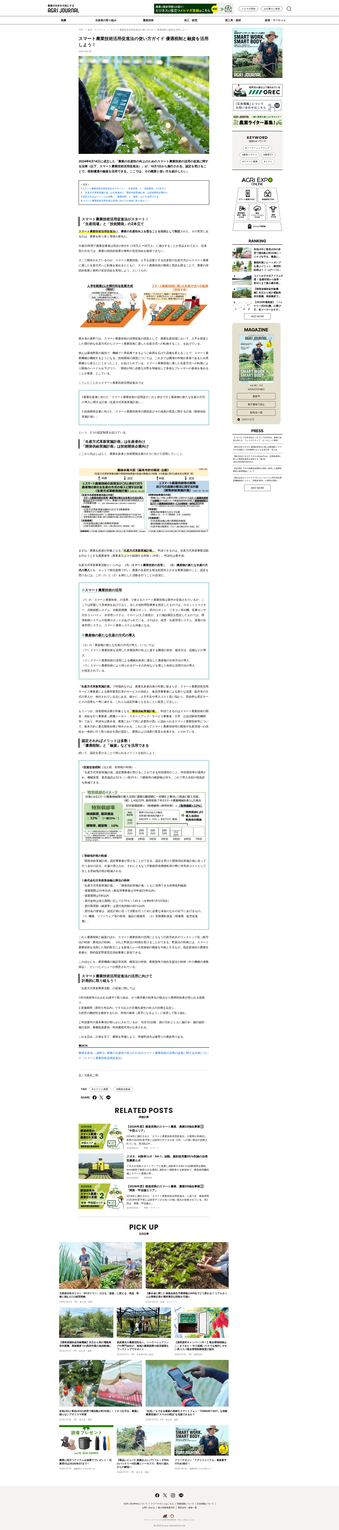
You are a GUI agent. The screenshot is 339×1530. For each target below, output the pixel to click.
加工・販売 (190, 20)
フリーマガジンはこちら (162, 1503)
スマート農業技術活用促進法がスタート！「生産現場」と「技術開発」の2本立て (124, 188)
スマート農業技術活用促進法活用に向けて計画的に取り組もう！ (116, 200)
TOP (81, 29)
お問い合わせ (148, 1507)
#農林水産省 (123, 1089)
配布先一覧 (256, 412)
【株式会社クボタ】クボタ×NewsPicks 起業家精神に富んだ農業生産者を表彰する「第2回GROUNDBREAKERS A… (257, 459)
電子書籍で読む (256, 404)
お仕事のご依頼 (272, 8)
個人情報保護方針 (166, 1507)
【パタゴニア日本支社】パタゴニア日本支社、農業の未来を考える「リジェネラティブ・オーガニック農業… (257, 439)
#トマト (268, 161)
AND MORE (257, 316)
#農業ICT (268, 154)
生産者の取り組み (106, 20)
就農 (63, 20)
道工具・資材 (233, 20)
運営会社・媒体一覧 (187, 1507)
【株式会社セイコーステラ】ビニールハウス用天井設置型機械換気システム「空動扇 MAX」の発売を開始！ (257, 479)
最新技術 (148, 20)
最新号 (256, 396)
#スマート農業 (100, 1089)
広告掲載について (205, 1503)
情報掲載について (185, 1503)
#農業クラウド (249, 154)
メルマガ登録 (248, 8)
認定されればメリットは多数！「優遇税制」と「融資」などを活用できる (121, 196)
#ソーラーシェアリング (257, 148)
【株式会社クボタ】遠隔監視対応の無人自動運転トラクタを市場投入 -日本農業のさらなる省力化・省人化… (257, 448)
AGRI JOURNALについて (136, 1503)
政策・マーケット (275, 20)
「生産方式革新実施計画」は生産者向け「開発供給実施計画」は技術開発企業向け (125, 192)
